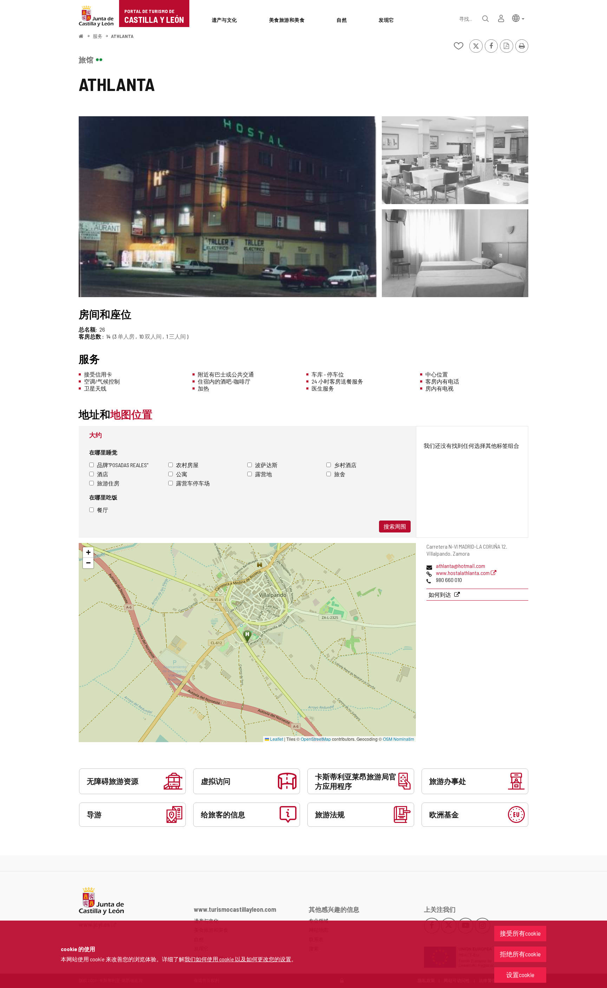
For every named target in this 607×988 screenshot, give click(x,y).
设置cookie (520, 975)
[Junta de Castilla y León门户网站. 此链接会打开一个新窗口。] (96, 15)
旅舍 (339, 474)
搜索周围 (395, 526)
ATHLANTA (122, 36)
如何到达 (440, 594)
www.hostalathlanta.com (463, 572)
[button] (518, 17)
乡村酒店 (345, 465)
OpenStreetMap (316, 739)
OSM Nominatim (398, 739)
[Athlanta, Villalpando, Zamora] (228, 206)
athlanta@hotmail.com (460, 565)
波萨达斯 (266, 465)
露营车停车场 (193, 483)
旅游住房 (108, 483)
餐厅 (102, 509)
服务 (98, 36)
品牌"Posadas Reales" (122, 465)
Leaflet (276, 739)
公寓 (181, 474)
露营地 (263, 474)
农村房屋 (187, 465)
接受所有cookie (520, 933)
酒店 (102, 474)
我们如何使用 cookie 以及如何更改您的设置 (237, 959)
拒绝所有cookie (520, 954)
